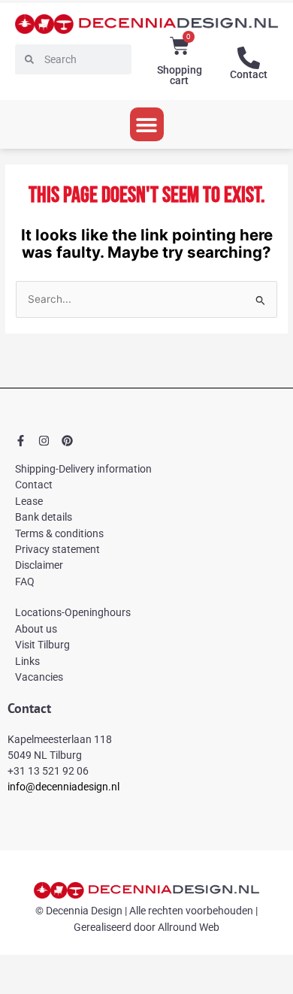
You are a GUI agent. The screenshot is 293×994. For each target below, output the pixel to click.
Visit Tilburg (42, 645)
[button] (147, 124)
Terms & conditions (59, 533)
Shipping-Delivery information (83, 469)
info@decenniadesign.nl (63, 787)
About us (36, 629)
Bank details (43, 517)
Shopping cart (179, 75)
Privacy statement (57, 549)
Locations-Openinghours (73, 612)
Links (27, 661)
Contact (248, 74)
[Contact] (248, 58)
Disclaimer (39, 565)
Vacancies (39, 677)
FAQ (25, 582)
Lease (29, 501)
